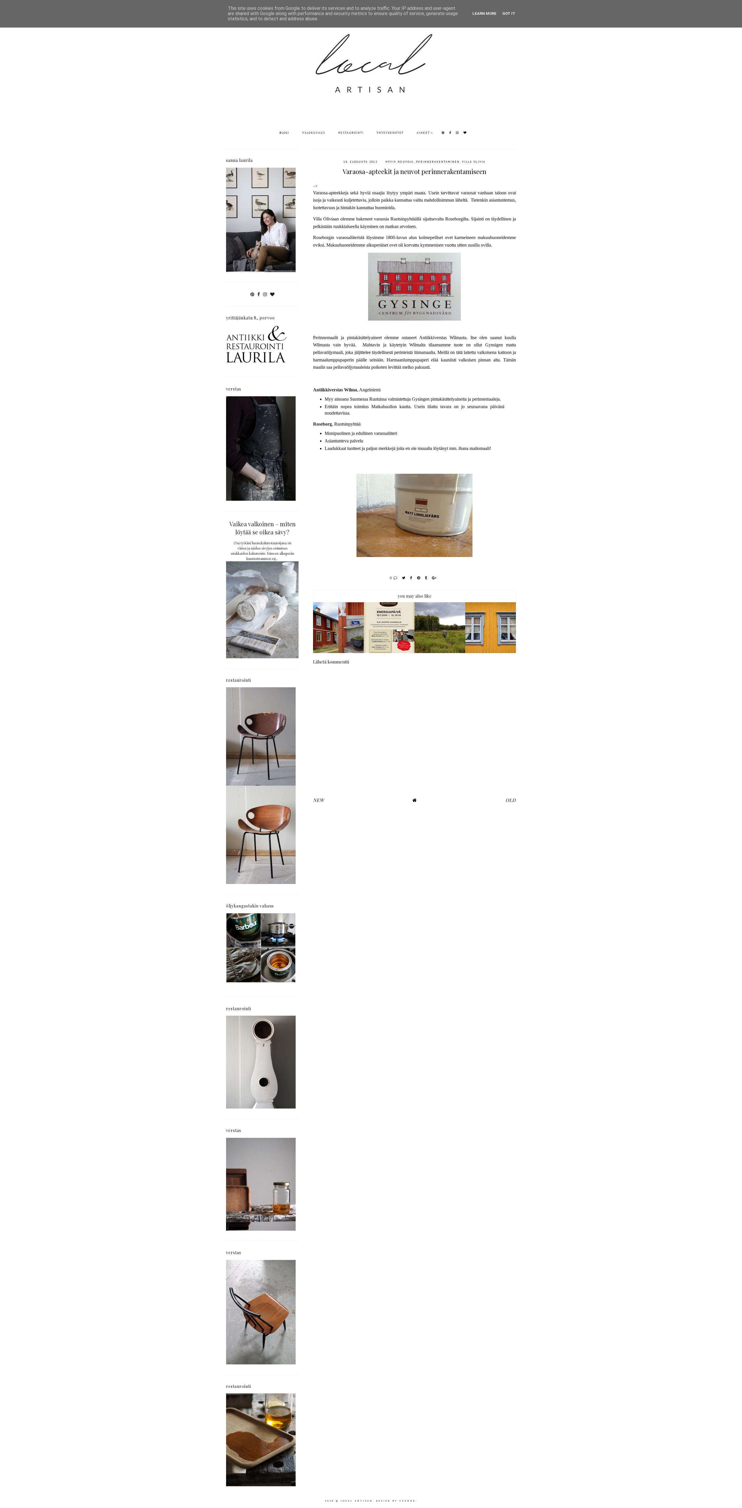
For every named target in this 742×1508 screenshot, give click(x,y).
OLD (510, 800)
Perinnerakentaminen (438, 162)
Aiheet (423, 133)
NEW (318, 800)
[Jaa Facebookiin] (411, 578)
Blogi (284, 133)
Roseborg (322, 424)
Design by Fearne (396, 1500)
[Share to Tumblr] (426, 578)
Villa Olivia (473, 162)
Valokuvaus (313, 133)
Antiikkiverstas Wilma (335, 389)
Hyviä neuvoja (399, 162)
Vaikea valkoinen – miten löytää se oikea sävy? (262, 528)
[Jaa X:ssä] (404, 578)
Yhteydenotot (390, 133)
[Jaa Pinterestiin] (419, 578)
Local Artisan (357, 1500)
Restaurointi (351, 133)
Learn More (484, 13)
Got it (508, 13)
